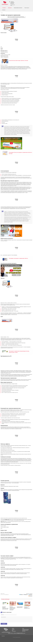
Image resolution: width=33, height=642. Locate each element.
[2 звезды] (1, 594)
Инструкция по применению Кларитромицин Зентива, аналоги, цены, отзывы (5, 607)
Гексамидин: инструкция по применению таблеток (18, 258)
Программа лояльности (25, 630)
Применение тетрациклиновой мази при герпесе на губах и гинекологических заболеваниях (12, 608)
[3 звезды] (2, 594)
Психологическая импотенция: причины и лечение (18, 60)
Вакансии (13, 629)
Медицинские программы (25, 629)
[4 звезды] (3, 594)
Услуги (23, 628)
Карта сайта (23, 631)
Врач (12, 630)
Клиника (13, 628)
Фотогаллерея (14, 631)
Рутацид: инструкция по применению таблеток (20, 607)
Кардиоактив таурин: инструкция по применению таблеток (27, 607)
